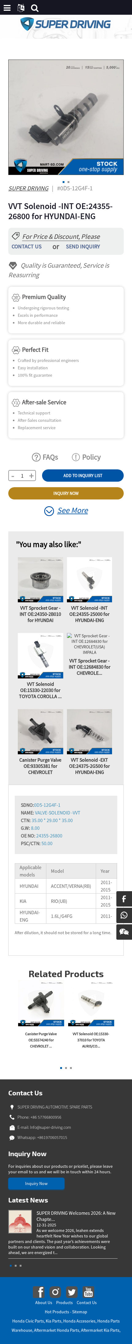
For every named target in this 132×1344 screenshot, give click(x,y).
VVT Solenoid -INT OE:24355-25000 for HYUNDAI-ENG (89, 614)
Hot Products (57, 1312)
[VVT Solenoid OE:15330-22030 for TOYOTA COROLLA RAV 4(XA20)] (40, 655)
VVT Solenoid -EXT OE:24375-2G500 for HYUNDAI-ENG (89, 766)
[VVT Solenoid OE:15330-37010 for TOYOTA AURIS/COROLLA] (91, 1002)
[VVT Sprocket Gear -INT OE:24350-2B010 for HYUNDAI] (40, 579)
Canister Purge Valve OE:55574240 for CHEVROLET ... (41, 1039)
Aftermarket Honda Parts (56, 1330)
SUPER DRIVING (28, 188)
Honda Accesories (79, 1321)
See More (72, 510)
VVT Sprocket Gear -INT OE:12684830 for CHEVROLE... (90, 667)
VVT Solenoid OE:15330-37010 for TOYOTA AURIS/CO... (91, 1039)
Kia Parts (53, 1321)
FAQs (50, 457)
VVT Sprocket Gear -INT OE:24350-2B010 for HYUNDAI (40, 614)
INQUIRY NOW (66, 493)
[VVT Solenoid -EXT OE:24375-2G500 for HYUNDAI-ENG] (89, 731)
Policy (91, 457)
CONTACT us (27, 246)
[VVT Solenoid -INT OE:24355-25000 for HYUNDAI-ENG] (89, 579)
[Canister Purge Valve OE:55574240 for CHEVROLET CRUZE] (41, 1002)
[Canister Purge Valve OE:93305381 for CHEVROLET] (40, 731)
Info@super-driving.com (50, 1127)
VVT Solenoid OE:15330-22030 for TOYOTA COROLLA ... (40, 690)
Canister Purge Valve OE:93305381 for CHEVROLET (40, 766)
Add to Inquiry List (83, 475)
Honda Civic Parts (28, 1321)
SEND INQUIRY (83, 246)
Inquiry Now (36, 1183)
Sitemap (79, 1312)
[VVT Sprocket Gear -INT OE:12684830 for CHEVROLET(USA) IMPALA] (89, 644)
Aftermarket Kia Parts (100, 1330)
